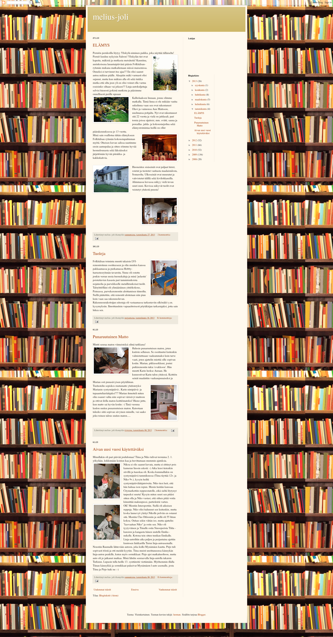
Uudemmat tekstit (102, 589)
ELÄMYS (101, 45)
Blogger (201, 614)
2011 (195, 145)
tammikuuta (201, 108)
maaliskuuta (201, 99)
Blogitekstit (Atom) (108, 595)
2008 (195, 159)
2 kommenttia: (164, 234)
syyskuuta (200, 85)
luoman (177, 614)
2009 (195, 154)
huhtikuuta (200, 94)
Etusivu (135, 589)
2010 (195, 149)
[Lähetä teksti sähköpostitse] (96, 238)
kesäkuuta (200, 90)
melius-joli (111, 16)
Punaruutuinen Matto (110, 336)
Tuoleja (99, 253)
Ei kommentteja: (164, 317)
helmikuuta (201, 104)
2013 (195, 81)
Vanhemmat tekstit (168, 589)
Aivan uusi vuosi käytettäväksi (118, 449)
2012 (195, 140)
